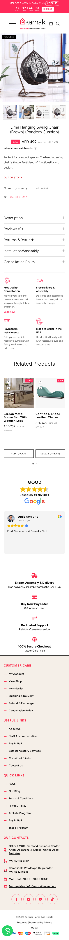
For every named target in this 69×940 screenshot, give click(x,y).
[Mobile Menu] (13, 23)
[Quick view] (8, 388)
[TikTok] (53, 899)
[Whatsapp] (41, 899)
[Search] (58, 23)
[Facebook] (17, 899)
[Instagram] (29, 899)
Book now (9, 311)
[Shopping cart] (51, 24)
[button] (19, 453)
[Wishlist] (8, 382)
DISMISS (47, 9)
